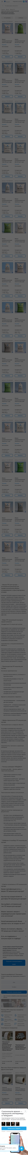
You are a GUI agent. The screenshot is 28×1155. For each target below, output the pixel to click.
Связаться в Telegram (14, 1128)
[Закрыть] (25, 1111)
